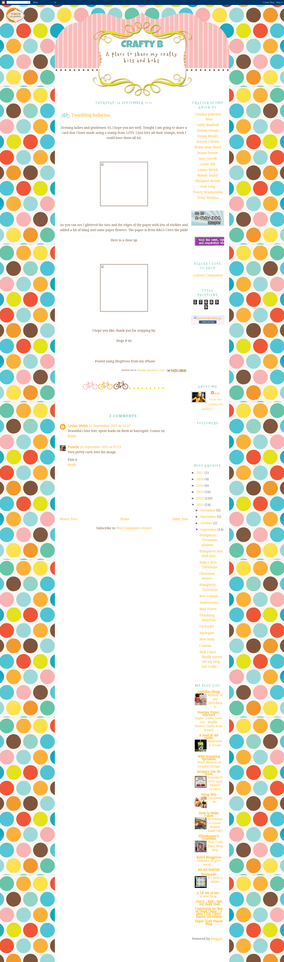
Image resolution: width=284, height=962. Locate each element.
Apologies (206, 633)
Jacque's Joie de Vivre (208, 773)
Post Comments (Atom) (134, 528)
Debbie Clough (208, 130)
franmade (208, 874)
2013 (201, 492)
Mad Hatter (208, 609)
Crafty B (142, 45)
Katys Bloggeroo (208, 857)
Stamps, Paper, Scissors (208, 713)
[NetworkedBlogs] (208, 318)
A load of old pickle (208, 736)
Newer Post (68, 519)
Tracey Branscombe (208, 192)
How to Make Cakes (209, 814)
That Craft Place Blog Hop (215, 846)
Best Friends (208, 596)
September (208, 530)
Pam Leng (207, 186)
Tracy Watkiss (208, 198)
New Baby (207, 639)
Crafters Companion (208, 275)
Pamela (73, 447)
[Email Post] (168, 370)
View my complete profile (212, 404)
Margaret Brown (207, 181)
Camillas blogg (209, 692)
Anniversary (208, 602)
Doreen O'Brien (207, 142)
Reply (72, 436)
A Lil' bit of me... (209, 893)
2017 (201, 473)
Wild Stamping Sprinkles (209, 758)
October (206, 523)
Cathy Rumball (208, 125)
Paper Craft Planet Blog (209, 922)
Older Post (180, 519)
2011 (201, 505)
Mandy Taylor (207, 175)
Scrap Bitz (208, 794)
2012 (201, 498)
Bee (217, 393)
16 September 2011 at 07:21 (100, 447)
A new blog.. (209, 896)
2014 (201, 485)
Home (124, 519)
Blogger (217, 939)
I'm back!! (206, 626)
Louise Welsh (78, 426)
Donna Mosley (208, 136)
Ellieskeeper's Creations (208, 837)
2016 (201, 479)
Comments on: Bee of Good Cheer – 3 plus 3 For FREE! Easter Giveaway (209, 912)
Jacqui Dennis (207, 153)
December (208, 510)
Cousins (205, 646)
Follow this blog (208, 322)
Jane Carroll (208, 158)
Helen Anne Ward (207, 147)
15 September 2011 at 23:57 (109, 426)
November (208, 517)
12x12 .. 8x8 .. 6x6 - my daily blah (209, 903)
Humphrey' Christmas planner (208, 540)
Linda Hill (207, 164)
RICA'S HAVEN (209, 870)
